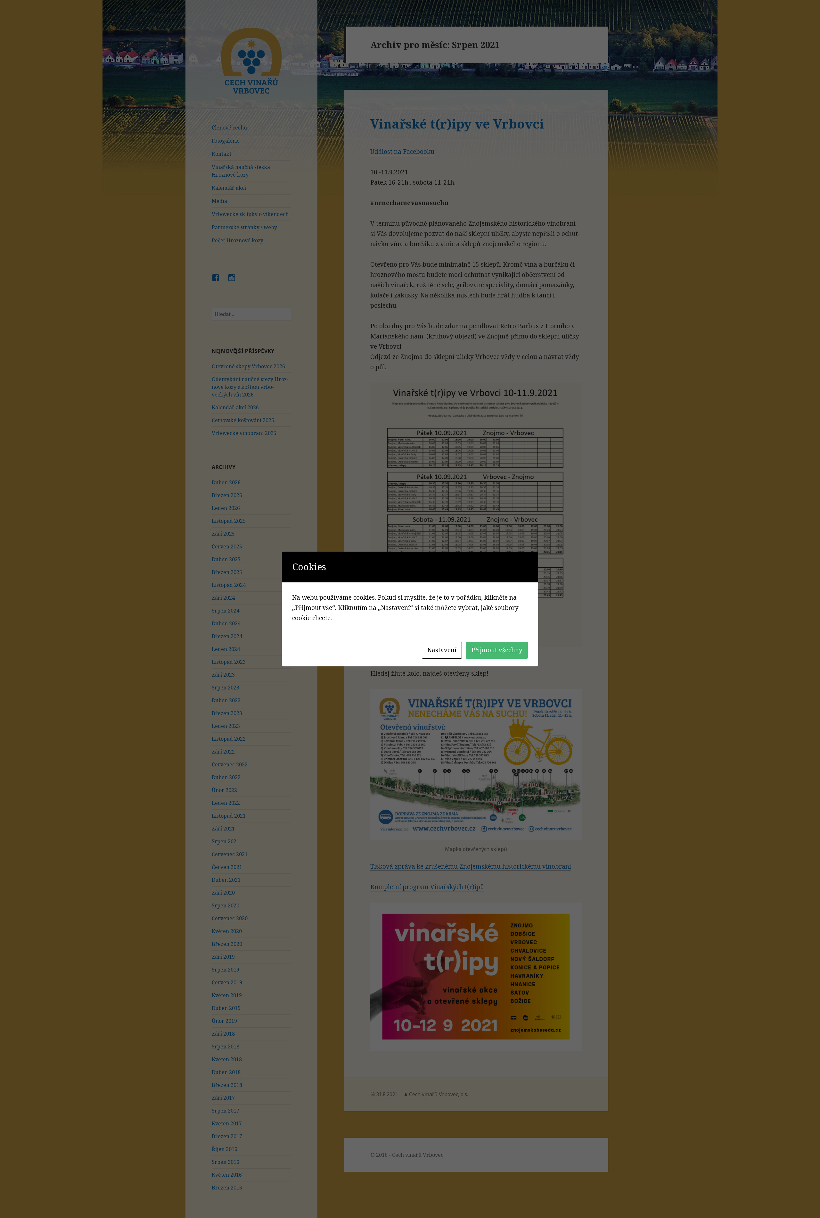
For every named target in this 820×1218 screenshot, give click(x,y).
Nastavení (441, 650)
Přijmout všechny (496, 650)
